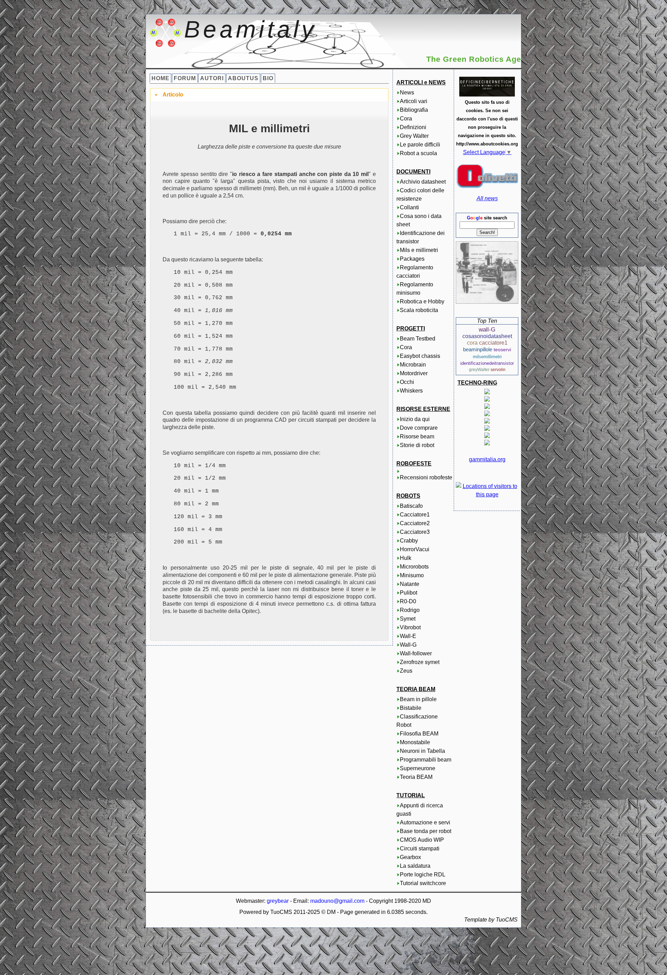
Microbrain (413, 365)
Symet (407, 619)
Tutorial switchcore (423, 883)
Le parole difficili (420, 145)
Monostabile (415, 742)
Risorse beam (417, 436)
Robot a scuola (418, 153)
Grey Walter (414, 136)
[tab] (269, 95)
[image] (487, 272)
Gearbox (410, 857)
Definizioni (413, 127)
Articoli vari (413, 101)
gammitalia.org (487, 459)
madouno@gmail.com (337, 901)
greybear (278, 901)
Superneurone (417, 768)
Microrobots (414, 567)
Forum (185, 78)
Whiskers (411, 391)
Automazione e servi (425, 822)
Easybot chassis (420, 356)
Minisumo (412, 575)
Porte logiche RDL (422, 874)
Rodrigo (410, 610)
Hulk (405, 558)
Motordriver (414, 373)
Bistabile (410, 708)
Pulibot (408, 593)
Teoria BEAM (416, 777)
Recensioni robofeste (426, 477)
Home (160, 78)
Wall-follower (416, 653)
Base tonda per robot (425, 831)
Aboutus (243, 78)
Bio (268, 78)
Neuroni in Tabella (422, 751)
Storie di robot (417, 445)
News (407, 92)
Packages (412, 259)
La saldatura (415, 866)
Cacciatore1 (415, 515)
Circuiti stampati (419, 848)
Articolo (173, 95)
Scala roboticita (419, 310)
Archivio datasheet (423, 182)
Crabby (409, 541)
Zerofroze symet (419, 662)
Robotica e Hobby (422, 301)
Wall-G (408, 645)
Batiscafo (411, 506)
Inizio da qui (415, 419)
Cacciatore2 (415, 523)
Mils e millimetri (419, 250)
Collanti (409, 207)
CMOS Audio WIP (422, 840)
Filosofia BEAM (419, 734)
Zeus (406, 671)
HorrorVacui (414, 549)
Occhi (407, 382)
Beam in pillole (418, 699)
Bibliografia (414, 110)
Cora (406, 118)
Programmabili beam (425, 760)
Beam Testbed (417, 339)
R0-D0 (408, 601)
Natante (409, 584)
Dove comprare (419, 428)
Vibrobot (410, 627)
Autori (212, 78)
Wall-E (408, 636)
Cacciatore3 (415, 532)
